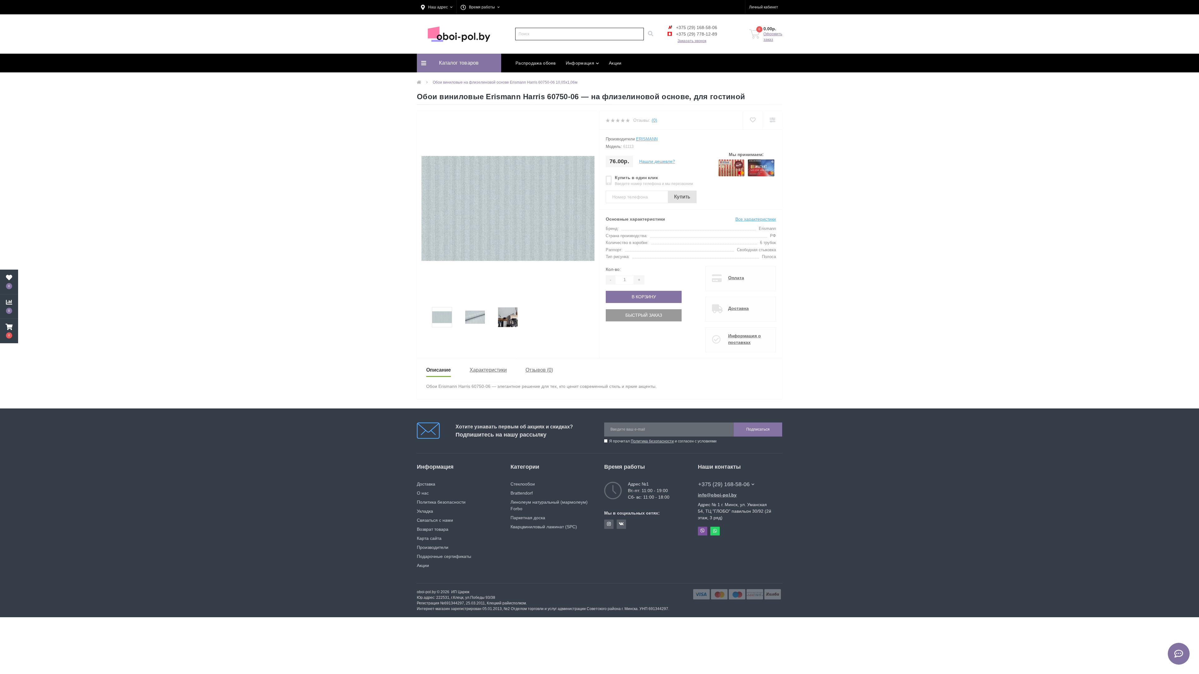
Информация (580, 63)
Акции (615, 63)
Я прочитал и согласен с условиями (663, 441)
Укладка (425, 511)
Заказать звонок (692, 41)
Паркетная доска (528, 517)
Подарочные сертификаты (444, 556)
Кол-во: (613, 269)
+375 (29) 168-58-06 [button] (724, 484)
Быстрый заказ (643, 315)
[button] (436, 7)
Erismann (647, 139)
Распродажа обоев (536, 63)
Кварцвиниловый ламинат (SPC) (544, 526)
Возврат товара (432, 529)
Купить (682, 196)
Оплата (736, 277)
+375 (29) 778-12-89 (696, 34)
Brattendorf (522, 493)
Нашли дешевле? (657, 161)
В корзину (644, 296)
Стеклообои (523, 483)
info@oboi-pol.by (717, 494)
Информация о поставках (744, 339)
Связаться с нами (435, 520)
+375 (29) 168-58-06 (696, 27)
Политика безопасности (652, 441)
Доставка (738, 308)
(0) (654, 120)
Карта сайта (429, 538)
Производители (432, 547)
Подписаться (758, 429)
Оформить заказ (772, 37)
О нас (423, 493)
